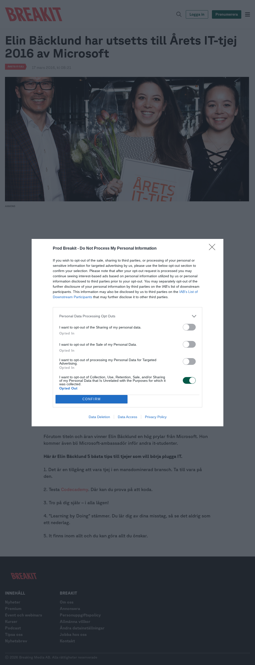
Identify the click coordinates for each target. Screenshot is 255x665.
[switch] (189, 327)
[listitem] (127, 316)
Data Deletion (99, 417)
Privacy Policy (156, 417)
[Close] (213, 248)
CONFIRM (91, 399)
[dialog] (127, 332)
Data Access (127, 417)
